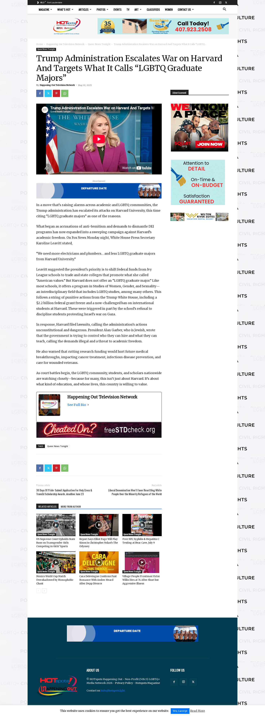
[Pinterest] (56, 93)
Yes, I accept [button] (180, 711)
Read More (197, 711)
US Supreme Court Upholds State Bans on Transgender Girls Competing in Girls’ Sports (55, 543)
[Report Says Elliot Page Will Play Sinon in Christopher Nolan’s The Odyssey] (99, 525)
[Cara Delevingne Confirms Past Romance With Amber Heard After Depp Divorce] (99, 562)
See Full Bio (76, 405)
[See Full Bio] (88, 405)
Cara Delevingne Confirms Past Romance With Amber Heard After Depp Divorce (98, 580)
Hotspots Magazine (147, 683)
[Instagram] (220, 2)
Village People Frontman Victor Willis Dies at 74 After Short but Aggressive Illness (141, 580)
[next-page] (44, 591)
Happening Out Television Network (65, 44)
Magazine (44, 9)
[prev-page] (38, 591)
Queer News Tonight (99, 44)
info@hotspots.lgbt (113, 690)
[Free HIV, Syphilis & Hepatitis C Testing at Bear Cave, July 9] (142, 525)
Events (118, 9)
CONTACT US (184, 9)
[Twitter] (226, 2)
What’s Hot (63, 9)
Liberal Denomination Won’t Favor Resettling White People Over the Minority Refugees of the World (135, 492)
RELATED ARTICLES (47, 506)
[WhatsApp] (64, 93)
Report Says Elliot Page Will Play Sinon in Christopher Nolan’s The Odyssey (98, 543)
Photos (101, 9)
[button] (224, 9)
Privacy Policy (124, 683)
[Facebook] (214, 2)
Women (169, 9)
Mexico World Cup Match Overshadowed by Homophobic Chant (54, 580)
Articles (84, 9)
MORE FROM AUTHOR (71, 506)
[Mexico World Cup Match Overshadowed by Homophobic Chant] (56, 562)
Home (39, 44)
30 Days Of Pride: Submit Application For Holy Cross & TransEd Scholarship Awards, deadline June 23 (64, 492)
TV (128, 9)
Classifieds (153, 9)
